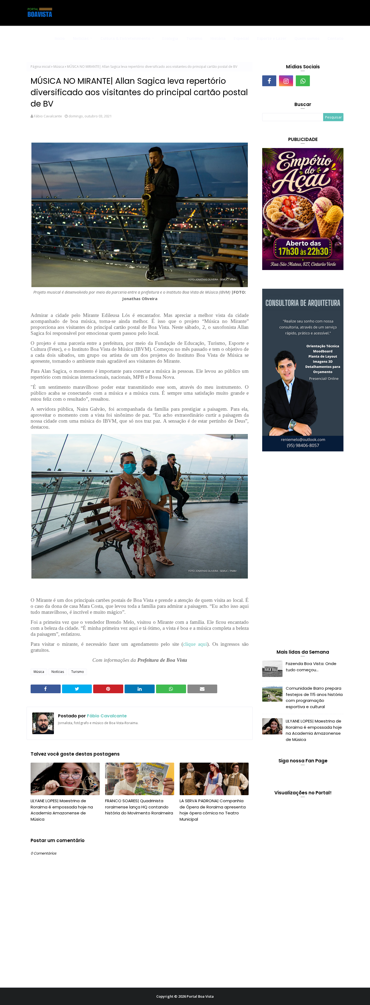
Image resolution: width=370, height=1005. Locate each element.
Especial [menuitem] (241, 38)
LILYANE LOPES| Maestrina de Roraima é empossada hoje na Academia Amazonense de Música (62, 810)
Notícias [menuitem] (81, 38)
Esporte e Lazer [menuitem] (271, 38)
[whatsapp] (303, 80)
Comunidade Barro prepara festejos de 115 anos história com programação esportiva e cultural (314, 697)
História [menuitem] (218, 38)
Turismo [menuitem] (194, 38)
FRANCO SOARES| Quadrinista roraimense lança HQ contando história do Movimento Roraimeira (139, 807)
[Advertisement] (302, 551)
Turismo (77, 671)
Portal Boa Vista (200, 996)
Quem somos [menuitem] (306, 38)
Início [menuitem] (60, 38)
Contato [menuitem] (335, 38)
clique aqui (195, 644)
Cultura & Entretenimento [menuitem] (125, 38)
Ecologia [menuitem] (170, 38)
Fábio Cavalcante (48, 116)
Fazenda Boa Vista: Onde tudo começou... (311, 667)
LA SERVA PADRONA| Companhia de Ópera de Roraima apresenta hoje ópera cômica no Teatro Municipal (213, 810)
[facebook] (269, 80)
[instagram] (286, 80)
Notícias (57, 671)
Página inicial (40, 66)
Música (58, 66)
